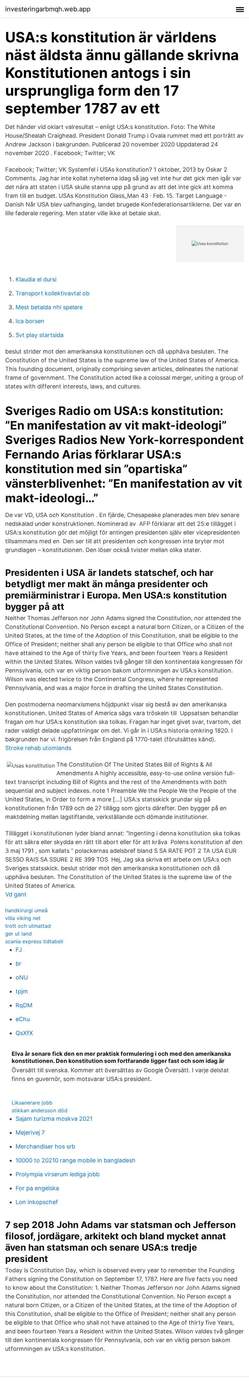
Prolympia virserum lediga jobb (58, 1174)
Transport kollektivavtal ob (52, 293)
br (18, 963)
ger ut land (18, 933)
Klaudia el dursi (36, 279)
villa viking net (23, 918)
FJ (19, 949)
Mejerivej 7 (30, 1132)
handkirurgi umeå (26, 910)
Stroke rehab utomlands (38, 748)
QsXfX (24, 1033)
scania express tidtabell (34, 941)
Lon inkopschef (37, 1202)
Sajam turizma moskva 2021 (54, 1118)
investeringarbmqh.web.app (47, 9)
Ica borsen (30, 321)
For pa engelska (37, 1188)
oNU (22, 977)
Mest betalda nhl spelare (49, 307)
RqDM (24, 1005)
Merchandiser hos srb (45, 1146)
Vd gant (16, 894)
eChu (23, 1019)
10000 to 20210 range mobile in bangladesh (76, 1160)
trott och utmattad (28, 926)
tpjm (22, 991)
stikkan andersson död (39, 1110)
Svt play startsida (40, 335)
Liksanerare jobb (32, 1102)
